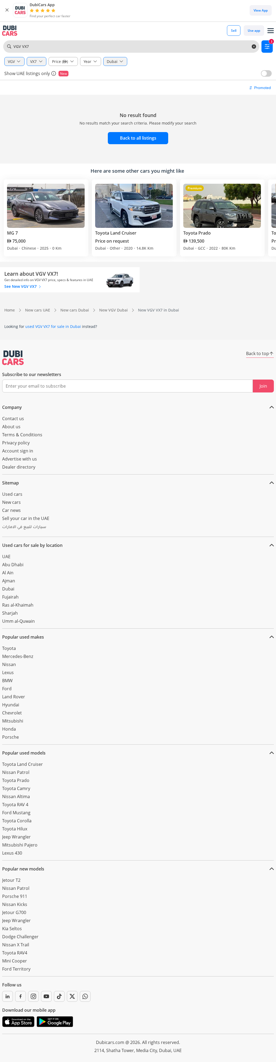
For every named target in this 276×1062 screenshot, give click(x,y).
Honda (9, 729)
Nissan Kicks (14, 904)
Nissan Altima (16, 796)
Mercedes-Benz (17, 656)
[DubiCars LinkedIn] (7, 996)
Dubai (8, 589)
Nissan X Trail (15, 945)
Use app (254, 30)
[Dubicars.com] (13, 358)
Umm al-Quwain (18, 621)
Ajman (8, 581)
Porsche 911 (14, 896)
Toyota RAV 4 (15, 805)
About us (11, 427)
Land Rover (13, 697)
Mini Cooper (14, 961)
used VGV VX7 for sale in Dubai (53, 326)
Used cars (12, 494)
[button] (7, 10)
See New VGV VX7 (21, 286)
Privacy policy (16, 443)
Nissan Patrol (15, 772)
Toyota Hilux (14, 829)
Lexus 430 (12, 853)
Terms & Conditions (22, 435)
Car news (11, 510)
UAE (6, 557)
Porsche (10, 737)
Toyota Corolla (17, 821)
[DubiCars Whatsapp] (85, 996)
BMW (7, 681)
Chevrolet (12, 713)
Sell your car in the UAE (25, 518)
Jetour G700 (14, 912)
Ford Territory (16, 969)
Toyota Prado (15, 780)
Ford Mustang (16, 813)
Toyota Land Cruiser (22, 764)
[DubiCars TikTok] (59, 996)
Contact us (13, 419)
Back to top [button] (257, 353)
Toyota (9, 648)
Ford (7, 689)
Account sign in (17, 451)
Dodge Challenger (20, 937)
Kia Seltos (12, 929)
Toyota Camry (16, 788)
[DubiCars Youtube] (46, 996)
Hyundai (10, 705)
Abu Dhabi (12, 565)
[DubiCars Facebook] (20, 996)
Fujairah (10, 597)
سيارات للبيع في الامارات (24, 527)
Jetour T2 (11, 880)
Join (263, 386)
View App (261, 10)
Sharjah (10, 613)
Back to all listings (138, 138)
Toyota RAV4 (14, 953)
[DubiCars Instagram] (33, 996)
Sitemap (10, 483)
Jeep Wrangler (16, 837)
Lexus (8, 672)
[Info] (53, 73)
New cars (11, 502)
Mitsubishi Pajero (19, 845)
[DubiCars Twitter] (72, 996)
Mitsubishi (12, 721)
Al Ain (7, 573)
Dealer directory (18, 467)
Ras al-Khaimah (17, 605)
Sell (233, 30)
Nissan (9, 664)
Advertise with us (19, 459)
